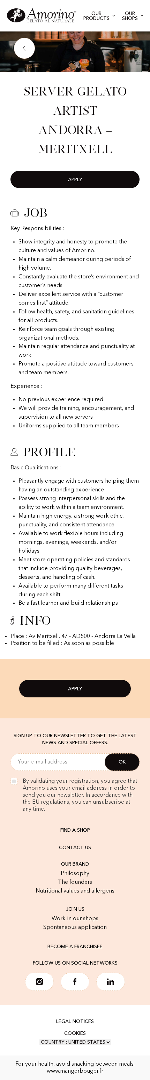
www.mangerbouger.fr (75, 1071)
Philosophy (75, 873)
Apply (75, 179)
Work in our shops (75, 919)
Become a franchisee (75, 946)
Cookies (75, 1033)
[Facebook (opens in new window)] (75, 982)
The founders (75, 882)
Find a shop (75, 830)
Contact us (75, 847)
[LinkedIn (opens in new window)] (110, 982)
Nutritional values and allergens (75, 891)
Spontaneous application (75, 927)
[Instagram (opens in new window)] (39, 982)
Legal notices (75, 1021)
